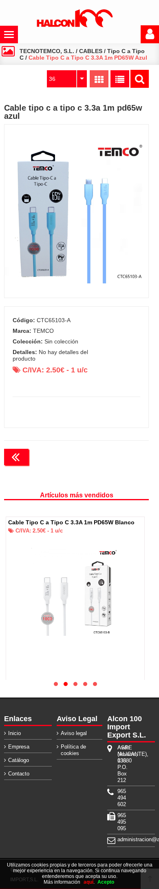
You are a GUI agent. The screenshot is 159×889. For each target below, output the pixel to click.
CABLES (90, 51)
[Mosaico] (99, 79)
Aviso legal (74, 733)
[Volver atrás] (16, 457)
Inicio (14, 733)
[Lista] (120, 79)
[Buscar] (139, 79)
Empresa (18, 747)
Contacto (18, 774)
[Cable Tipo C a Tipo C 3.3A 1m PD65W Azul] (76, 211)
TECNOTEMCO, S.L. (47, 51)
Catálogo (18, 760)
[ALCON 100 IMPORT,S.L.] (74, 25)
